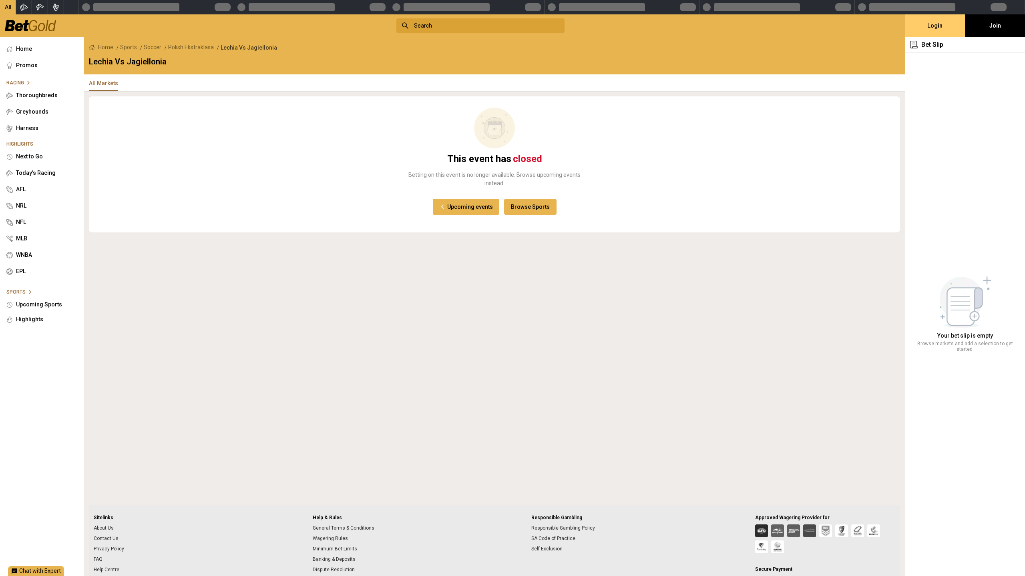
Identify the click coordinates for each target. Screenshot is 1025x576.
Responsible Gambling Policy (563, 528)
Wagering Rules (330, 538)
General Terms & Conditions (343, 528)
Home (105, 47)
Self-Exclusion (547, 549)
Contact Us (106, 538)
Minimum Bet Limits (335, 549)
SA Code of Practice (553, 538)
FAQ (98, 559)
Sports (128, 47)
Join (995, 25)
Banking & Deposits (334, 559)
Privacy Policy (109, 549)
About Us (104, 528)
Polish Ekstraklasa (191, 47)
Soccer (152, 47)
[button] (8, 7)
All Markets (103, 83)
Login (935, 25)
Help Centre (106, 569)
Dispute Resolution (334, 569)
